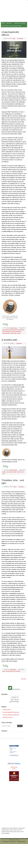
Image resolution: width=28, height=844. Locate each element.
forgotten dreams (6, 333)
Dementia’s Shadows (19, 23)
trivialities (18, 671)
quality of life (20, 471)
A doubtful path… (11, 340)
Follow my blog (14, 754)
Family (11, 751)
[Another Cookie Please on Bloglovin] (14, 764)
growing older (13, 333)
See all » (14, 768)
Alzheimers (15, 751)
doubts (3, 471)
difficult (22, 329)
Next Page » (23, 678)
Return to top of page (14, 839)
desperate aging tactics (15, 329)
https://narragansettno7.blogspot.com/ (11, 712)
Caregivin (11, 752)
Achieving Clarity (7, 709)
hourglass (15, 471)
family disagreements (7, 331)
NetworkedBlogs (13, 745)
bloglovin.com (14, 767)
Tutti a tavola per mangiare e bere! (11, 26)
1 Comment (21, 486)
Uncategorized (13, 669)
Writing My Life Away (8, 717)
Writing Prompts (13, 328)
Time (3, 473)
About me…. (9, 23)
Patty (14, 38)
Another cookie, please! (14, 7)
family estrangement (16, 331)
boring (3, 671)
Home (3, 23)
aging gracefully (5, 329)
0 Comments (20, 38)
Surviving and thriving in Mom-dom (11, 714)
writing (18, 333)
